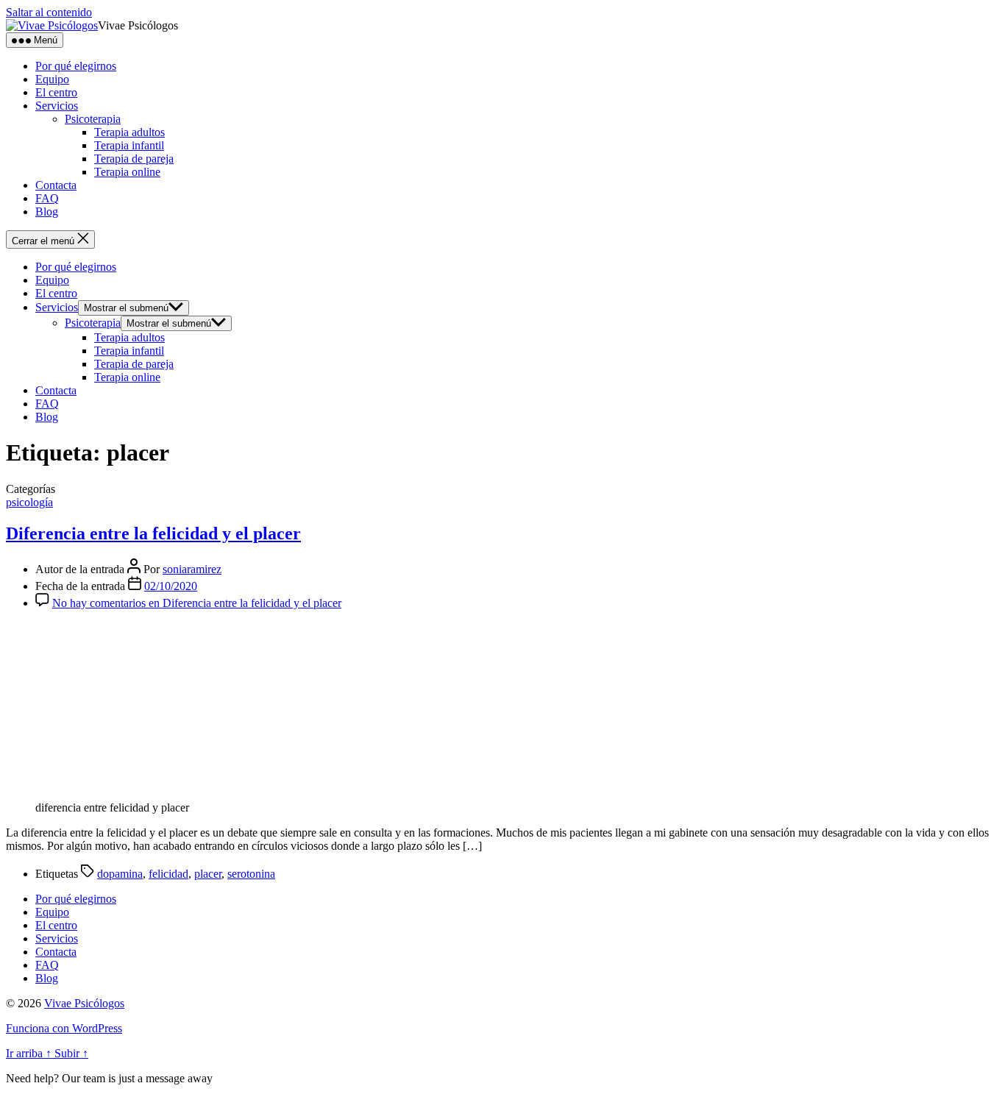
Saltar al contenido (49, 12)
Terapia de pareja (134, 158)
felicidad (168, 873)
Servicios (56, 105)
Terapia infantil (129, 145)
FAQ (47, 198)
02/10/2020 (170, 586)
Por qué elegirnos (75, 66)
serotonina (251, 873)
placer (207, 873)
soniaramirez (192, 569)
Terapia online (127, 172)
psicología (29, 502)
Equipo (52, 79)
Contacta (56, 185)
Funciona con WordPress (64, 1028)
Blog (46, 211)
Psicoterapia (93, 119)
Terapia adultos (129, 132)
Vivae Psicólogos (84, 1003)
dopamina (120, 873)
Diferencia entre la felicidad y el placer (153, 533)
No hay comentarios (196, 603)
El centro (56, 92)
